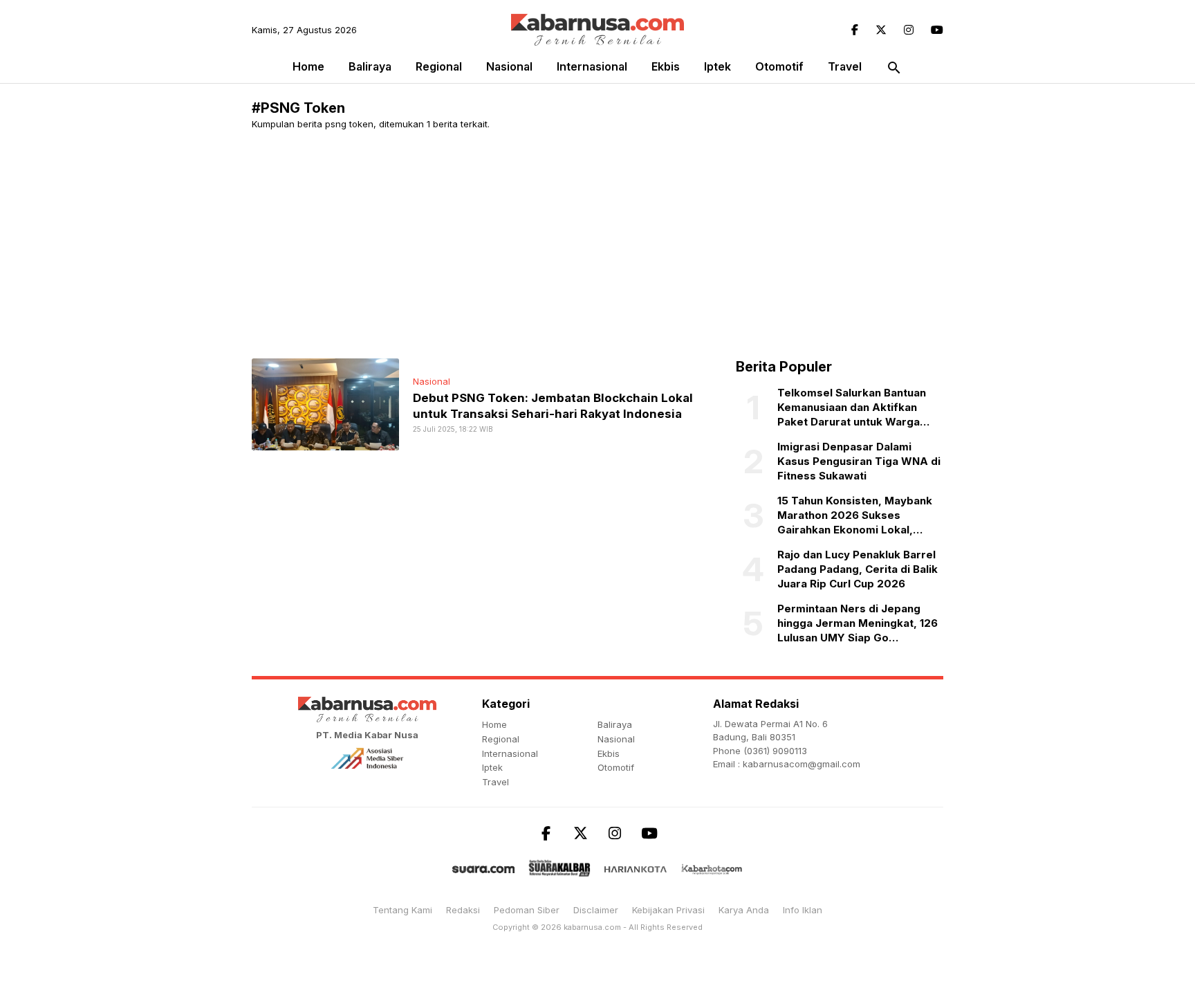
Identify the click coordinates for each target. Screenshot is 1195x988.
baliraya (370, 66)
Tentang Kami (402, 909)
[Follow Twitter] (881, 30)
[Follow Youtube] (937, 30)
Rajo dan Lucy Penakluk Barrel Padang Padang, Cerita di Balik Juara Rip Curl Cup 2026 (857, 569)
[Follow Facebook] (854, 30)
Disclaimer (595, 909)
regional (439, 66)
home (494, 724)
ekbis (665, 66)
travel (845, 66)
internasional (592, 66)
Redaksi (463, 909)
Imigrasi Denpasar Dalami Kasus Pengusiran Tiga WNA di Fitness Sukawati (859, 461)
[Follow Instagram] (909, 30)
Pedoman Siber (526, 909)
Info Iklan (802, 909)
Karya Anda (744, 909)
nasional (509, 66)
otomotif (779, 66)
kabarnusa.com (592, 927)
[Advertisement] (667, 244)
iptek (717, 66)
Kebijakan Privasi (668, 909)
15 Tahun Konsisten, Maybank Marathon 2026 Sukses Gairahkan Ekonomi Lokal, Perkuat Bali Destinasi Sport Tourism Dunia (854, 515)
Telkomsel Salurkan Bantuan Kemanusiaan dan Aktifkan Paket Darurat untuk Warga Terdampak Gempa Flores (851, 407)
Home (308, 66)
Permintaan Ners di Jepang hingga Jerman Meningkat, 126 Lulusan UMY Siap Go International (857, 623)
